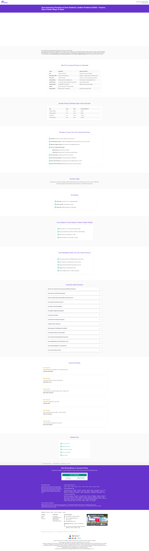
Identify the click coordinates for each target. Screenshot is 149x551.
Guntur (104, 490)
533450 (72, 486)
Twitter (52, 512)
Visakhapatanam (87, 492)
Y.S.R (104, 492)
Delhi (80, 500)
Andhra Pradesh (56, 463)
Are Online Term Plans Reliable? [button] (55, 306)
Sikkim (77, 500)
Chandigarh (79, 499)
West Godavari (99, 492)
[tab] (74, 289)
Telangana (87, 499)
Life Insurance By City (69, 488)
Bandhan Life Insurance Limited (47, 504)
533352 (65, 486)
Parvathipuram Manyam (94, 491)
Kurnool (78, 491)
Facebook (48, 512)
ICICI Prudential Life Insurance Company (48, 505)
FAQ (42, 517)
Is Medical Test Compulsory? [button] (54, 324)
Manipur (88, 495)
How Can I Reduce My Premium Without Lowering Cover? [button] (60, 297)
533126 (90, 486)
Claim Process (65, 455)
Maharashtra (76, 495)
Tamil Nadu (90, 497)
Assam (68, 498)
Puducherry (104, 498)
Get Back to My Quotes (81, 478)
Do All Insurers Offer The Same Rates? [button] (56, 332)
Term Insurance (55, 519)
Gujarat (85, 497)
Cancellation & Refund (83, 540)
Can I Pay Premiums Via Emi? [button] (54, 350)
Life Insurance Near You (69, 485)
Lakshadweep (81, 497)
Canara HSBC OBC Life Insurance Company (65, 505)
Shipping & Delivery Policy (73, 540)
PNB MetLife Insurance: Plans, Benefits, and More (50, 490)
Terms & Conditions (64, 540)
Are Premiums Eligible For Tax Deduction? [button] (57, 345)
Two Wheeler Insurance (57, 517)
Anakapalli (74, 490)
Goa (90, 500)
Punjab (87, 500)
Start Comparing (74, 475)
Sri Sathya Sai (72, 492)
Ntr (85, 491)
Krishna (75, 491)
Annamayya (84, 490)
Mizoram (72, 498)
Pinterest (55, 512)
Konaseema (70, 491)
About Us (43, 516)
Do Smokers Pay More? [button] (53, 315)
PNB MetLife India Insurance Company (94, 505)
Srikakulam (77, 492)
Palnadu (88, 491)
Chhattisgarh (93, 495)
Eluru (101, 490)
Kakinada (65, 491)
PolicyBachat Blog (45, 485)
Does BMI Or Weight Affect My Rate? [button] (56, 310)
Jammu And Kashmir (78, 498)
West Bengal (66, 495)
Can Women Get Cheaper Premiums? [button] (56, 319)
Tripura (65, 497)
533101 (79, 486)
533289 (94, 486)
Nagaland (98, 495)
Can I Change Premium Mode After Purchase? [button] (58, 337)
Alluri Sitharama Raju (68, 490)
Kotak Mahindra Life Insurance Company (48, 507)
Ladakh (83, 499)
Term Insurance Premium (47, 463)
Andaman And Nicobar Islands (69, 500)
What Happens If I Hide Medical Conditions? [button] (57, 328)
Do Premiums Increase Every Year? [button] (56, 302)
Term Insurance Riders (66, 452)
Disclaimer (90, 540)
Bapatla (88, 490)
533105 (83, 486)
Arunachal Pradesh (83, 495)
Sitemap (94, 540)
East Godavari (63, 463)
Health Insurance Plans (57, 521)
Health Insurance (56, 518)
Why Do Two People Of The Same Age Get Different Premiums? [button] (62, 289)
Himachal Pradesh (70, 497)
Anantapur (79, 490)
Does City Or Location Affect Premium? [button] (56, 293)
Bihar (103, 497)
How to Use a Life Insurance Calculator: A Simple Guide (51, 489)
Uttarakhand (103, 495)
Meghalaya (95, 497)
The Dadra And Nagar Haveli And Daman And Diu (92, 498)
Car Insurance (55, 516)
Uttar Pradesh (73, 499)
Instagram (60, 512)
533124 (87, 486)
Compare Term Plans (66, 446)
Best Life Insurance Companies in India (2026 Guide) (51, 487)
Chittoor (92, 490)
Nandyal (82, 491)
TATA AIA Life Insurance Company (60, 504)
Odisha (76, 497)
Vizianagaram (93, 492)
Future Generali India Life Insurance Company (75, 504)
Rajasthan (71, 495)
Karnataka (93, 500)
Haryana (83, 500)
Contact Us (43, 518)
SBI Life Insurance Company (90, 504)
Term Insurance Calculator (67, 449)
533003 (69, 486)
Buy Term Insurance (66, 443)
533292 (76, 486)
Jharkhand (100, 497)
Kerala (65, 498)
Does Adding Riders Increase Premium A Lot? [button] (58, 341)
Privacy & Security (57, 540)
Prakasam (102, 491)
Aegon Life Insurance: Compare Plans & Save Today (51, 486)
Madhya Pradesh (93, 499)
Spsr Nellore (66, 492)
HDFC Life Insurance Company (80, 505)
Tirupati (81, 492)
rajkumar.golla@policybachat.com (72, 518)
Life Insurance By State (69, 494)
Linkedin (64, 512)
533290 (98, 486)
